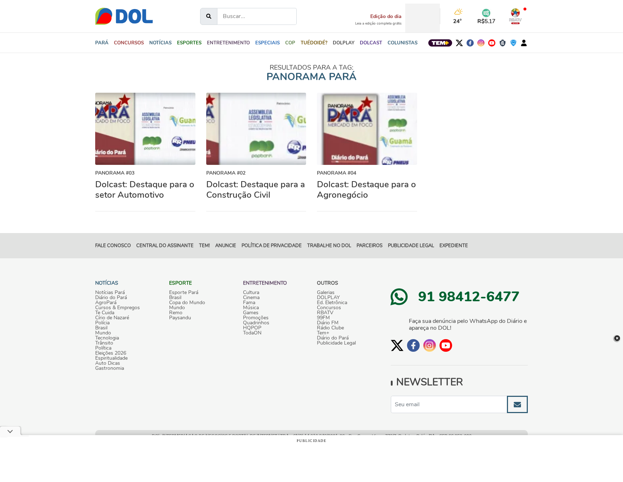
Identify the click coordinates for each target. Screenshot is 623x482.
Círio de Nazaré (112, 317)
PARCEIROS (370, 245)
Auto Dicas (107, 363)
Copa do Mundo (187, 302)
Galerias (326, 292)
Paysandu (180, 317)
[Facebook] (470, 43)
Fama (249, 302)
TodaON (252, 333)
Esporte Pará (183, 292)
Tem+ (323, 333)
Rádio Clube (330, 327)
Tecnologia (107, 338)
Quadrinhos (256, 322)
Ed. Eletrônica (332, 302)
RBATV (325, 312)
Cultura (251, 292)
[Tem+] (440, 43)
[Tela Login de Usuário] (524, 43)
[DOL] (124, 16)
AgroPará (105, 302)
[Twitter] (459, 43)
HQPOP (252, 327)
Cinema (251, 297)
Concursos (329, 307)
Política (103, 348)
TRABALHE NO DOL (329, 245)
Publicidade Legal (411, 245)
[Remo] (502, 43)
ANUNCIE (225, 245)
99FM (323, 317)
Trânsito (104, 343)
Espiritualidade (111, 358)
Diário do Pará (111, 297)
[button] (160, 42)
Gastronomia (109, 368)
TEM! (204, 245)
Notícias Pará (110, 292)
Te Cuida (104, 312)
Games (251, 312)
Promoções (256, 317)
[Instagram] (481, 43)
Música (251, 307)
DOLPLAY (328, 297)
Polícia (102, 322)
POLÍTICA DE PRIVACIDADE (272, 245)
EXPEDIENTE (453, 245)
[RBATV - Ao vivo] (515, 16)
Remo (175, 312)
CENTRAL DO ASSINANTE (165, 245)
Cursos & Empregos (117, 307)
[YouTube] (491, 43)
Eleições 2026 (110, 353)
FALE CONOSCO (113, 245)
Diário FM (328, 322)
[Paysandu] (513, 43)
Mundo (103, 333)
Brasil (101, 327)
